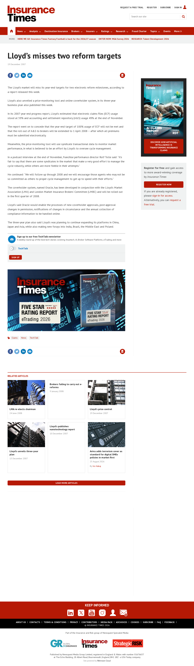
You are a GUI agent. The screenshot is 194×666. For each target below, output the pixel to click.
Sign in (87, 69)
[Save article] (122, 75)
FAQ (159, 622)
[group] (177, 31)
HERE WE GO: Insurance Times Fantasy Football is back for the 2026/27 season (57, 39)
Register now (163, 184)
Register (152, 7)
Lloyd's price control (101, 409)
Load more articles (66, 483)
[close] (125, 69)
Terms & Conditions (55, 622)
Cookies (135, 622)
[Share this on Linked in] (23, 75)
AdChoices (121, 622)
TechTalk (34, 337)
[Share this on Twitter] (17, 75)
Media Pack (106, 622)
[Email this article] (30, 75)
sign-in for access (162, 195)
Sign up (15, 257)
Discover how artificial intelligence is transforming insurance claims (164, 146)
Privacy (74, 622)
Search (183, 16)
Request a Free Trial (131, 7)
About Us (21, 622)
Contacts (34, 622)
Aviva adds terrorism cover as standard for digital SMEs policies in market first (106, 454)
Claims (15, 337)
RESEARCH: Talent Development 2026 (150, 39)
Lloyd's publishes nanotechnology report (62, 428)
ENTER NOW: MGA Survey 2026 (114, 39)
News (23, 337)
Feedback (169, 622)
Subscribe (165, 7)
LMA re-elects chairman (23, 409)
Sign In (178, 7)
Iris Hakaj (97, 466)
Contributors (89, 622)
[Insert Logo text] (31, 20)
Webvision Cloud (104, 660)
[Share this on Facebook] (10, 75)
